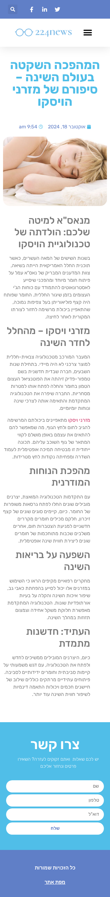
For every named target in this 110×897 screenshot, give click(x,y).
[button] (12, 9)
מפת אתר (55, 882)
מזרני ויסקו (79, 420)
